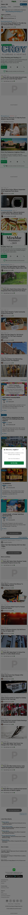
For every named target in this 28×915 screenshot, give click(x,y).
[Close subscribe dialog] (23, 449)
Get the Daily (14, 463)
